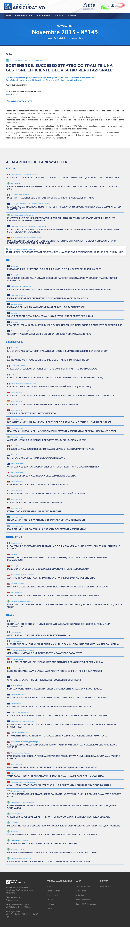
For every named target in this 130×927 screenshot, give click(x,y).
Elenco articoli (52, 895)
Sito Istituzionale (83, 886)
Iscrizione (50, 904)
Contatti (72, 16)
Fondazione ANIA (83, 899)
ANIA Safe (80, 895)
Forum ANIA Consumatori (86, 904)
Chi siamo (50, 899)
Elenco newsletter (54, 891)
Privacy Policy (105, 886)
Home (8, 16)
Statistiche (61, 38)
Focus (49, 38)
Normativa (72, 38)
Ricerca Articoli (43, 16)
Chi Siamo (59, 16)
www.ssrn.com (11, 94)
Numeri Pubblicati (23, 16)
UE (54, 38)
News (80, 38)
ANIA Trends (81, 891)
